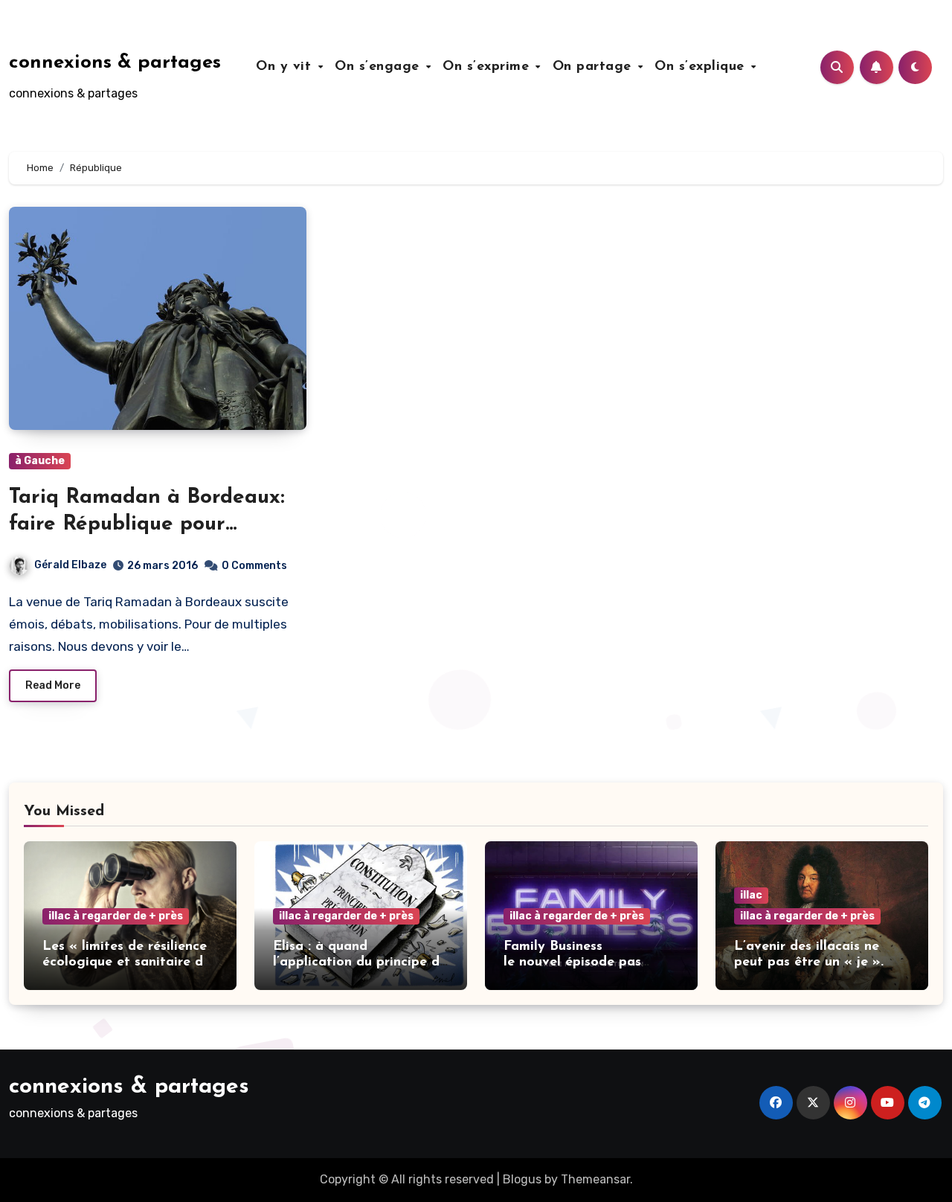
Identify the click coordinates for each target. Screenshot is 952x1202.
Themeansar (595, 1179)
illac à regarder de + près (115, 916)
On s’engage (379, 67)
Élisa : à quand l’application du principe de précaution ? (360, 963)
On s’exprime (488, 67)
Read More (52, 685)
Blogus (522, 1179)
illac (751, 895)
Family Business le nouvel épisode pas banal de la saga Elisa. (576, 963)
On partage (595, 67)
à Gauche (40, 460)
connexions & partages (115, 63)
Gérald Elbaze (70, 565)
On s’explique (701, 67)
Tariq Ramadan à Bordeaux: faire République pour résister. (147, 524)
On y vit (286, 67)
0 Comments (254, 565)
